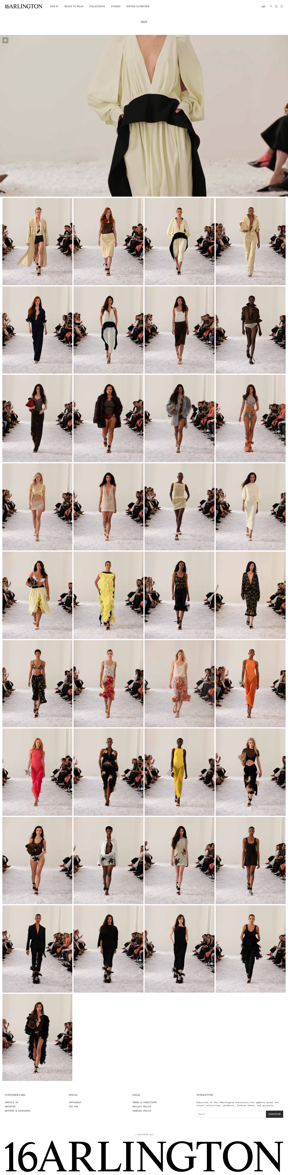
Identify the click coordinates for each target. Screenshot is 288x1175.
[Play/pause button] (5, 40)
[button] (270, 6)
